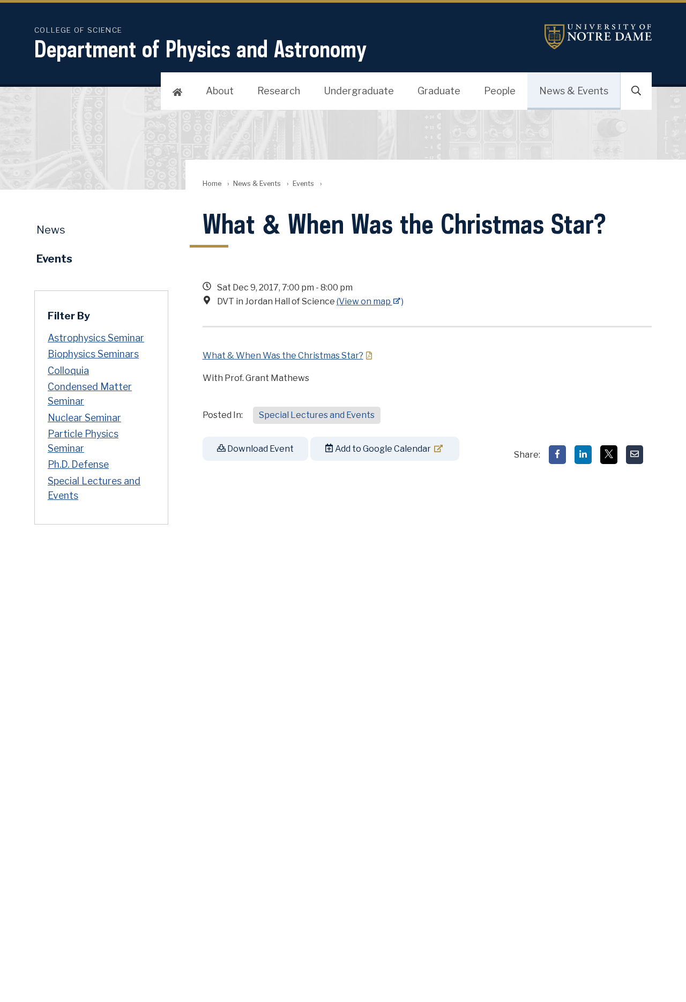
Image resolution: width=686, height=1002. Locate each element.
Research (278, 90)
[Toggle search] (636, 91)
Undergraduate (359, 90)
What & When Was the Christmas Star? (283, 355)
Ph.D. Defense (78, 464)
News (50, 229)
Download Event (260, 449)
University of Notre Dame (598, 36)
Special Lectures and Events (317, 415)
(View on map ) (370, 301)
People (500, 90)
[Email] (634, 454)
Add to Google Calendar (382, 449)
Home (212, 184)
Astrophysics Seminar (96, 337)
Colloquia (68, 370)
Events (303, 184)
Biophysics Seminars (93, 354)
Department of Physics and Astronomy (200, 49)
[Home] (177, 91)
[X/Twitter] (608, 454)
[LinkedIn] (583, 454)
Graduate (438, 90)
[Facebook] (557, 454)
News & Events (573, 90)
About (220, 90)
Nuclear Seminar (84, 417)
